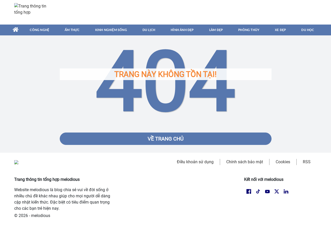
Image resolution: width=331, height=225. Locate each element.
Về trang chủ (166, 139)
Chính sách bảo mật (244, 161)
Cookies (283, 161)
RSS (307, 161)
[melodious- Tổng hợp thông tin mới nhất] (33, 12)
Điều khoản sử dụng (195, 161)
